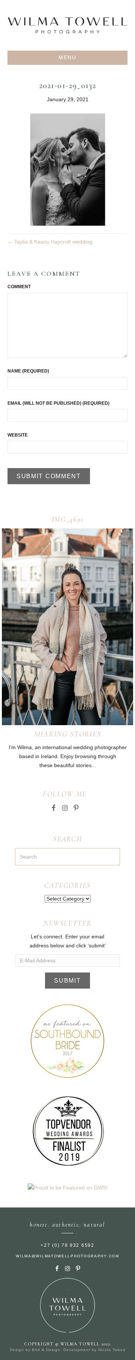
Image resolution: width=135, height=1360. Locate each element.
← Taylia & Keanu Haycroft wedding (50, 242)
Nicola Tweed (112, 1350)
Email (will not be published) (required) (59, 403)
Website (18, 435)
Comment (19, 286)
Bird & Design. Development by (65, 1350)
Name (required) (28, 371)
